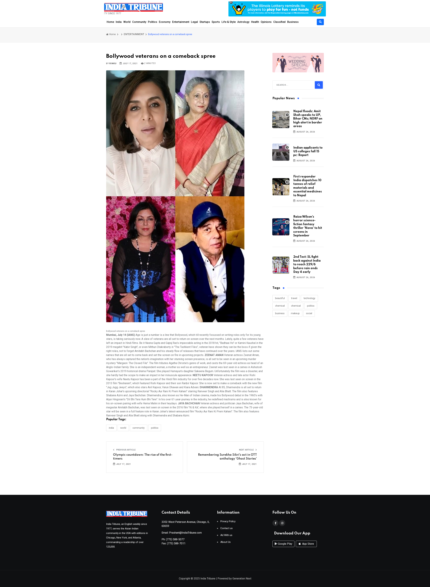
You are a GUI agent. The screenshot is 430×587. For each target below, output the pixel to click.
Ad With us (226, 535)
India (119, 22)
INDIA (111, 427)
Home (110, 22)
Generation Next (241, 578)
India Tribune (207, 578)
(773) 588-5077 (175, 539)
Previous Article (126, 450)
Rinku (112, 63)
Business (293, 22)
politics (310, 305)
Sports (216, 22)
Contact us (226, 528)
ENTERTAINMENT (134, 34)
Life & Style (229, 22)
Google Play (284, 543)
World (127, 22)
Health (255, 22)
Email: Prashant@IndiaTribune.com (182, 532)
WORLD (123, 427)
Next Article (246, 450)
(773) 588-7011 (176, 543)
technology (309, 298)
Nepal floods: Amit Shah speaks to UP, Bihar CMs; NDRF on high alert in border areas (307, 119)
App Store (308, 543)
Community (139, 22)
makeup (295, 313)
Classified (279, 22)
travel (294, 298)
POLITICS (154, 427)
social (309, 313)
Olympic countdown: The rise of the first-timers (143, 456)
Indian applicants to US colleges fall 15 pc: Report (307, 151)
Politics (152, 22)
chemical (280, 305)
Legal (194, 22)
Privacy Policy (227, 521)
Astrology (243, 22)
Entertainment (180, 22)
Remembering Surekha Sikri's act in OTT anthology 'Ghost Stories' (227, 456)
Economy (164, 22)
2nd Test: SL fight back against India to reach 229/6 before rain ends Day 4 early (307, 264)
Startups (205, 22)
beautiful (280, 298)
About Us (225, 542)
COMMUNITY (139, 427)
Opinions (266, 22)
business (280, 313)
